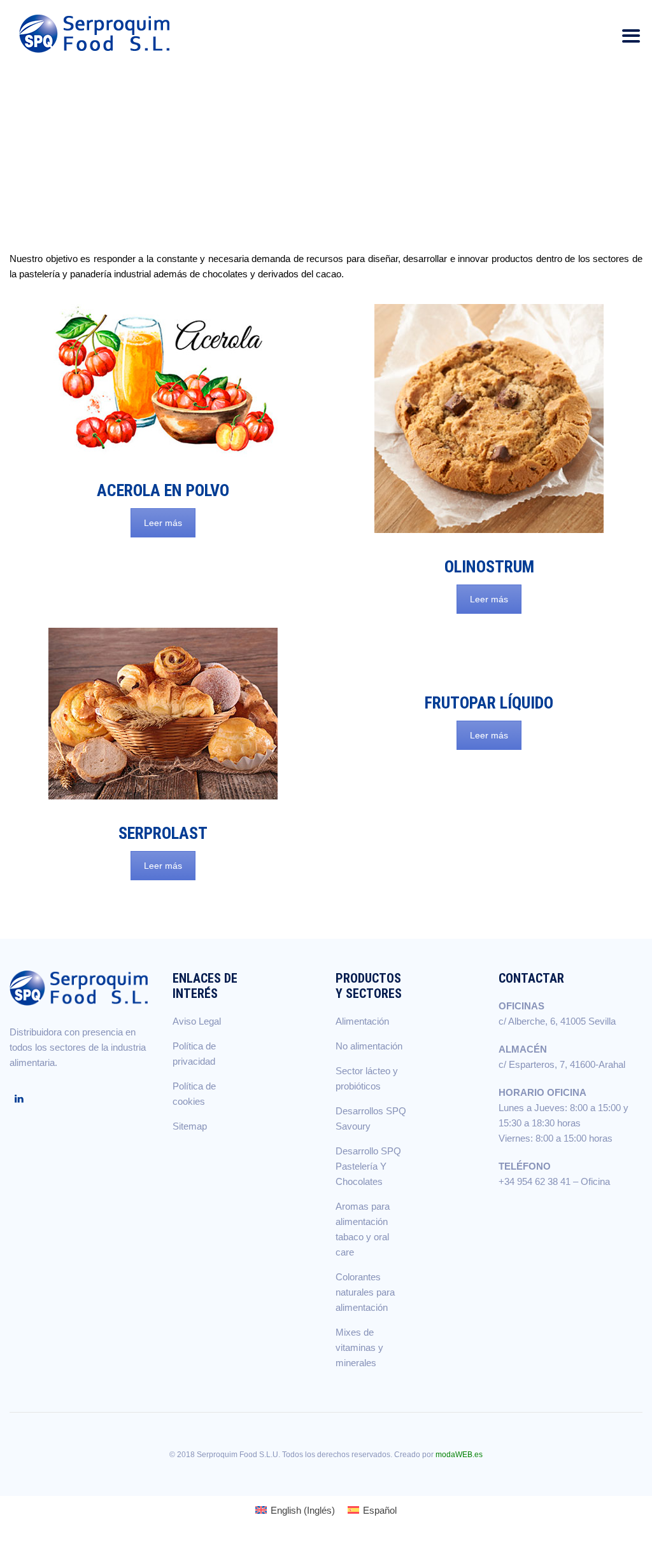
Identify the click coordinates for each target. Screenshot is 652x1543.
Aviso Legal (197, 1021)
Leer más (163, 523)
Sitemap (190, 1126)
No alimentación (369, 1046)
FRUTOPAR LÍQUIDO (489, 702)
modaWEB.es (459, 1454)
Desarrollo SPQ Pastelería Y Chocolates (368, 1166)
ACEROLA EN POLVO (163, 490)
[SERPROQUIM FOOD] (97, 33)
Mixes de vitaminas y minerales (359, 1347)
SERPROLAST (163, 833)
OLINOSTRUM (489, 566)
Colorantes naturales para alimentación (365, 1292)
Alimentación (362, 1021)
